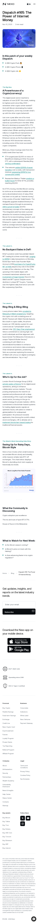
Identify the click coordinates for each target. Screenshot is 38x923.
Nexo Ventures (25, 719)
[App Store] (19, 641)
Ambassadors (7, 769)
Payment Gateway (26, 723)
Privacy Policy (25, 771)
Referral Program (8, 750)
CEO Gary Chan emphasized (24, 329)
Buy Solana (6, 829)
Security (5, 773)
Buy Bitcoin (6, 817)
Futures (5, 734)
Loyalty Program (8, 738)
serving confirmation (12, 164)
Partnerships (7, 777)
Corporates (24, 708)
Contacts (6, 802)
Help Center (7, 794)
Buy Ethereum (7, 840)
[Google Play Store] (19, 649)
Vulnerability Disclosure (7, 786)
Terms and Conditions (24, 767)
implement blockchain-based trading (17, 422)
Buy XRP (5, 844)
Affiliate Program (8, 753)
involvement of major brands (13, 277)
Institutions (23, 712)
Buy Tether (6, 821)
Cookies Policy (25, 775)
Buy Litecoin (7, 848)
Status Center (7, 798)
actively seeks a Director (12, 384)
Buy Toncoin (7, 836)
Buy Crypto (6, 708)
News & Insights (8, 790)
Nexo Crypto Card (9, 727)
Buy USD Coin (7, 833)
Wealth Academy (8, 781)
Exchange (6, 719)
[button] (33, 919)
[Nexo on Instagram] (22, 823)
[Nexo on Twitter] (22, 818)
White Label (24, 715)
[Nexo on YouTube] (28, 818)
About (5, 765)
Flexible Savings (8, 712)
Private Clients (7, 742)
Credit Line (6, 723)
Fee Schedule (24, 779)
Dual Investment (8, 731)
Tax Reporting (7, 746)
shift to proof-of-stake (11, 207)
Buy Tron (6, 825)
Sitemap (5, 805)
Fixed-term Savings (9, 715)
